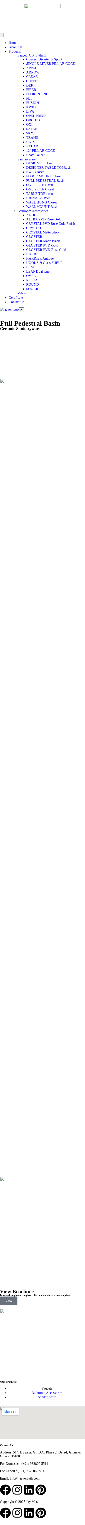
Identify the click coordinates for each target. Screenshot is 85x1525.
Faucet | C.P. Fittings (31, 55)
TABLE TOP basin (39, 193)
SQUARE (33, 289)
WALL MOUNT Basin (42, 206)
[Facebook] (5, 1489)
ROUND (32, 284)
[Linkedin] (29, 1489)
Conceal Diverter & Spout (44, 59)
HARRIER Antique (40, 258)
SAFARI (32, 129)
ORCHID (33, 120)
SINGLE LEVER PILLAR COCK (50, 63)
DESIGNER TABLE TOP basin (48, 167)
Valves (22, 293)
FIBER (31, 90)
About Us (15, 47)
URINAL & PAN (38, 198)
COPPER (33, 81)
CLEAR (32, 76)
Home (13, 43)
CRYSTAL (34, 228)
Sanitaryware (26, 159)
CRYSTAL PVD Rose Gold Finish (50, 223)
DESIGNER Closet (39, 163)
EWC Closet (35, 172)
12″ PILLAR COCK (40, 150)
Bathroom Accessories (32, 211)
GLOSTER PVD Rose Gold (46, 250)
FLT (29, 98)
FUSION (32, 103)
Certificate (16, 297)
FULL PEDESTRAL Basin (45, 180)
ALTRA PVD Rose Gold (43, 219)
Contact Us (16, 302)
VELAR (32, 146)
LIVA (30, 111)
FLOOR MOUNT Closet (43, 176)
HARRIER (34, 254)
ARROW (32, 72)
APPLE (31, 68)
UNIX (30, 142)
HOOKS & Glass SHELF (44, 263)
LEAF (30, 267)
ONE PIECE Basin (39, 185)
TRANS (32, 137)
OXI (29, 124)
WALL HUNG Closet (41, 202)
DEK (30, 85)
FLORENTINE (37, 94)
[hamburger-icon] (1, 35)
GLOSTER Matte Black (43, 241)
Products (15, 51)
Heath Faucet (35, 155)
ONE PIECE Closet (40, 189)
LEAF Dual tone (37, 271)
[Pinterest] (40, 1489)
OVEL (31, 276)
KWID (31, 107)
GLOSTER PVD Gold (42, 245)
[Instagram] (17, 1489)
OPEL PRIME (36, 116)
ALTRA (32, 215)
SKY (29, 133)
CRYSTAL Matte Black (43, 232)
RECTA (32, 280)
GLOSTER (34, 236)
